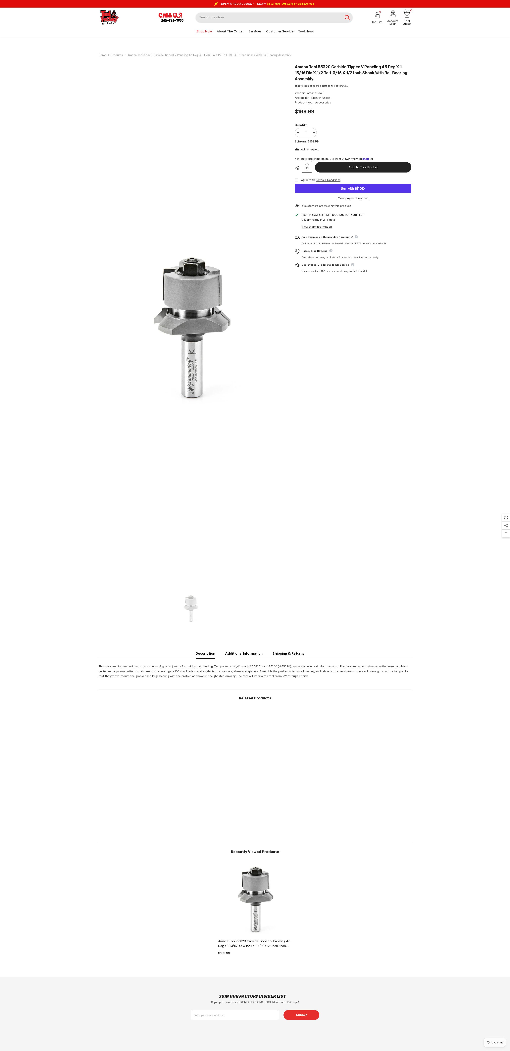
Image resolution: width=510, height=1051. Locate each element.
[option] (191, 326)
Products (117, 55)
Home (102, 55)
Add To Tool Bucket (363, 167)
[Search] (274, 17)
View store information (317, 226)
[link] (135, 811)
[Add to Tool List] (307, 167)
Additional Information (244, 653)
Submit (301, 1015)
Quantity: (301, 125)
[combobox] (269, 17)
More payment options (353, 198)
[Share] (298, 168)
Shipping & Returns (288, 653)
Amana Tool (315, 93)
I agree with (307, 180)
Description (205, 653)
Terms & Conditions (328, 179)
